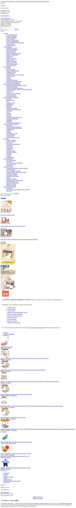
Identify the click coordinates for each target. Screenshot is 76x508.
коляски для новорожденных (14, 53)
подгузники (10, 161)
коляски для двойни (12, 58)
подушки (9, 132)
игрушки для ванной (12, 173)
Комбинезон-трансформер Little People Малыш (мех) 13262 (15, 467)
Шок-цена (6, 335)
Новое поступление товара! (8, 215)
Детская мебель (11, 310)
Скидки (18, 1)
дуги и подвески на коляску (14, 170)
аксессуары (9, 142)
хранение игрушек (11, 185)
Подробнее (3, 217)
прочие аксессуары (11, 50)
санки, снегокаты (11, 141)
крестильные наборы (12, 108)
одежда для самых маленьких (11, 97)
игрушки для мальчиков (13, 176)
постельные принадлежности (11, 124)
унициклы (9, 154)
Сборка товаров (8, 479)
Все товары (3, 431)
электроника (10, 165)
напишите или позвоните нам (36, 327)
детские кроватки (11, 69)
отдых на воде (10, 90)
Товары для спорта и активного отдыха (17, 312)
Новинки (6, 332)
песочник (9, 113)
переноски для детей (12, 48)
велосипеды (10, 145)
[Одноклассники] (14, 501)
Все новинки (4, 384)
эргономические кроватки (13, 82)
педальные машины (12, 152)
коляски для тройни (12, 61)
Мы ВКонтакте (39, 497)
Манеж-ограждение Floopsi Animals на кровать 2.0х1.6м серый (16, 394)
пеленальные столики (12, 80)
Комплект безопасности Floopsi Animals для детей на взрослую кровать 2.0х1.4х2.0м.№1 (23, 370)
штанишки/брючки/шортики (14, 122)
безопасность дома (11, 72)
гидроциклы (10, 146)
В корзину (8, 348)
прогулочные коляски (12, 49)
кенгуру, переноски (11, 36)
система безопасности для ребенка (15, 42)
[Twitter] (13, 501)
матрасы (9, 68)
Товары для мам (11, 307)
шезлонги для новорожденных (14, 81)
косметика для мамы (12, 37)
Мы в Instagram (39, 498)
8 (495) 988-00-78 (6, 18)
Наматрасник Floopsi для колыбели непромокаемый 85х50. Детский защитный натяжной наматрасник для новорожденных (32, 406)
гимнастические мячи (12, 34)
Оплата (14, 1)
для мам (6, 33)
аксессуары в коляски (12, 64)
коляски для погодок (12, 62)
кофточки (9, 106)
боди (8, 101)
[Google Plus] (18, 501)
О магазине (4, 1)
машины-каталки (11, 150)
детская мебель (7, 66)
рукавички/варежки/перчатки (14, 117)
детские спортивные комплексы (15, 88)
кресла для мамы (11, 38)
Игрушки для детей (12, 321)
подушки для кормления (13, 41)
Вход (40, 1)
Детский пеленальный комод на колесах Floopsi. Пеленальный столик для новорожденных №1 (25, 358)
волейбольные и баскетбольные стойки (16, 85)
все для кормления (11, 160)
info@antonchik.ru (5, 15)
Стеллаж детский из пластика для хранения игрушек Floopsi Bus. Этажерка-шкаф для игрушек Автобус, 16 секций (30, 381)
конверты (9, 98)
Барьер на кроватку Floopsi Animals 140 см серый (13, 417)
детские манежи (11, 73)
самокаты (9, 153)
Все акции (3, 243)
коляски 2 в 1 (10, 56)
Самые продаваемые (9, 334)
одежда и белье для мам (12, 40)
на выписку (9, 110)
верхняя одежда (10, 100)
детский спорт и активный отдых (12, 84)
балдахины (9, 125)
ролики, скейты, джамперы (13, 93)
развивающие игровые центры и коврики (17, 168)
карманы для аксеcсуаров (13, 137)
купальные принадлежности (14, 109)
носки (8, 112)
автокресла (9, 191)
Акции (3, 198)
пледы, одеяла (10, 136)
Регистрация (46, 1)
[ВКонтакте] (11, 501)
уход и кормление (8, 158)
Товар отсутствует (11, 45)
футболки (9, 121)
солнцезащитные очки (12, 118)
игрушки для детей (8, 166)
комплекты (9, 105)
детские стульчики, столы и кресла (15, 74)
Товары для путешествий (13, 322)
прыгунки (9, 92)
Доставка (9, 1)
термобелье (9, 120)
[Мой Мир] (16, 501)
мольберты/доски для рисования (15, 180)
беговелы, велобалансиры (13, 144)
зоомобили (9, 149)
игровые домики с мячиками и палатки (16, 172)
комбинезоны (10, 104)
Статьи (32, 1)
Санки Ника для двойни (7, 346)
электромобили (10, 157)
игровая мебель (10, 76)
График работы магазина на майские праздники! (13, 226)
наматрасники (10, 129)
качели (8, 77)
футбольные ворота (11, 96)
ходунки (9, 156)
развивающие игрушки (12, 181)
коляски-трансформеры (12, 54)
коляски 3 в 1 (10, 57)
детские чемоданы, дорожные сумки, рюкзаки (18, 189)
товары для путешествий (10, 186)
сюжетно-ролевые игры (13, 182)
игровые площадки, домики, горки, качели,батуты (19, 89)
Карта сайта (7, 482)
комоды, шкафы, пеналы (13, 70)
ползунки (9, 116)
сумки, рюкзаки (11, 44)
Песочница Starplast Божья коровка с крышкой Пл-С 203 (15, 456)
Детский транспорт (12, 317)
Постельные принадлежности (14, 315)
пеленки (9, 130)
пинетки (9, 114)
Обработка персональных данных (12, 481)
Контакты (36, 1)
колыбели (9, 78)
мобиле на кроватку (12, 178)
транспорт (6, 138)
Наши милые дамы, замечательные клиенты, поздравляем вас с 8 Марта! (19, 239)
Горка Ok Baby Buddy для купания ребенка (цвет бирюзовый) (16, 442)
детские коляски (8, 46)
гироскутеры (10, 148)
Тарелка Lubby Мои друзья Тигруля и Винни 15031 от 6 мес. (16, 453)
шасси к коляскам (11, 52)
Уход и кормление (11, 319)
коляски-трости (10, 60)
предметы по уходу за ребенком (15, 162)
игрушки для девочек (12, 174)
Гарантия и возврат (25, 1)
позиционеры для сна (12, 133)
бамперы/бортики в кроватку (14, 126)
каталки (9, 177)
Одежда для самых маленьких (14, 314)
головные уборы (11, 102)
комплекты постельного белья (14, 128)
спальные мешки (11, 134)
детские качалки (11, 169)
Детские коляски (11, 309)
